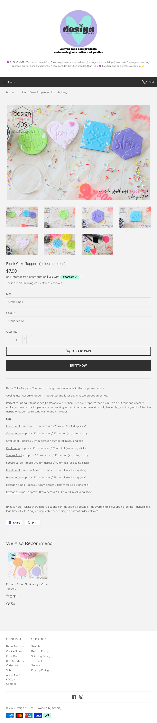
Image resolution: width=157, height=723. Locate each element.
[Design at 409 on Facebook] (74, 697)
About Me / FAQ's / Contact (13, 679)
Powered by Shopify (49, 707)
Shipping (28, 283)
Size (8, 294)
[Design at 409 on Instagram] (81, 697)
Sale (8, 670)
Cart (151, 82)
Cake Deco (12, 656)
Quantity (12, 331)
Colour (10, 313)
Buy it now (78, 365)
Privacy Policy (40, 670)
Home (9, 92)
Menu (11, 82)
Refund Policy (39, 651)
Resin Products (15, 646)
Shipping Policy (40, 656)
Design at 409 (24, 707)
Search (35, 646)
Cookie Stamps (15, 651)
